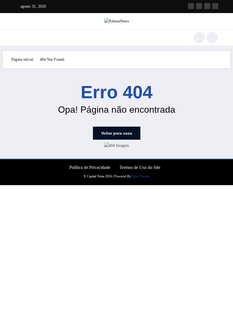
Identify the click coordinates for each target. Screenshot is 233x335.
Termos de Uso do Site (139, 167)
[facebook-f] (191, 6)
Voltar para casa (116, 133)
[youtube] (215, 6)
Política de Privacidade (89, 167)
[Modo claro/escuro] (212, 37)
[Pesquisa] (199, 37)
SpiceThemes (141, 176)
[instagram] (207, 6)
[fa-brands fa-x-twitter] (199, 6)
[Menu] (18, 37)
